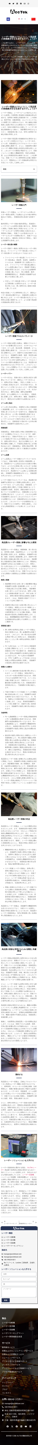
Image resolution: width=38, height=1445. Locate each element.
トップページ (5, 57)
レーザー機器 (7, 1233)
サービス (6, 1343)
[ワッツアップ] (28, 3)
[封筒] (24, 3)
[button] (8, 19)
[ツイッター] (13, 3)
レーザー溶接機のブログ (19, 57)
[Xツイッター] (12, 1426)
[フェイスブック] (20, 3)
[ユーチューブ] (9, 3)
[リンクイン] (17, 3)
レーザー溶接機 (28, 1175)
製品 (4, 1318)
